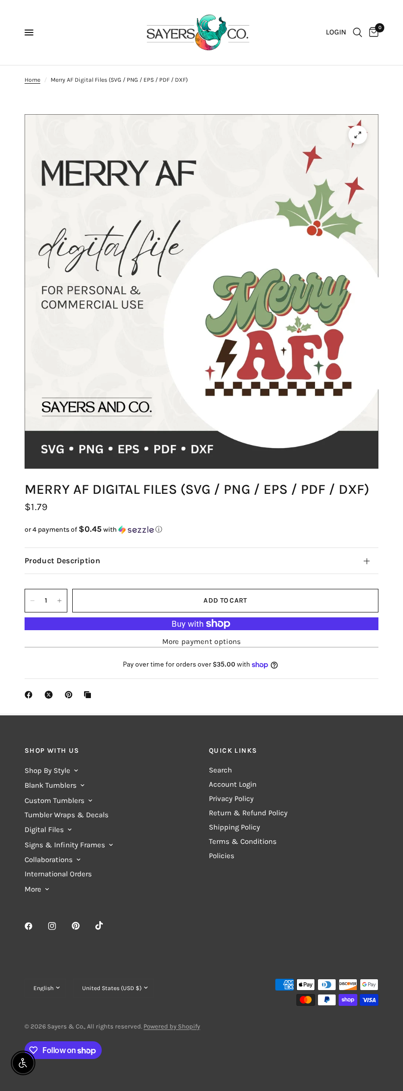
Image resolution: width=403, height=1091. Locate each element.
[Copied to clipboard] (89, 695)
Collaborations (49, 859)
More (33, 889)
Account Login (233, 784)
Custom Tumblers (55, 800)
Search (220, 770)
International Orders (58, 873)
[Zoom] (357, 135)
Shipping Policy (234, 827)
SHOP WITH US (52, 750)
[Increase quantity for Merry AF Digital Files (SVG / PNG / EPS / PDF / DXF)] (59, 600)
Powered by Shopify (172, 1026)
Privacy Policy (231, 798)
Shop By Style (47, 770)
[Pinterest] (82, 925)
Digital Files (44, 829)
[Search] (357, 32)
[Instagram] (59, 926)
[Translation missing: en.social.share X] (51, 695)
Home (32, 79)
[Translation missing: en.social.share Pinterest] (71, 695)
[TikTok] (106, 925)
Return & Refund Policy (248, 812)
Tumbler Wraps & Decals (67, 814)
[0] (372, 32)
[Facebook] (35, 926)
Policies (221, 855)
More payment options (201, 642)
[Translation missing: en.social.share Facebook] (30, 695)
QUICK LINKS (233, 750)
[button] (201, 529)
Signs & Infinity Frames (65, 844)
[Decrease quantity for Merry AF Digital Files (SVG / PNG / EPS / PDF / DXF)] (32, 600)
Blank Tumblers (51, 785)
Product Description (62, 560)
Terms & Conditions (243, 841)
